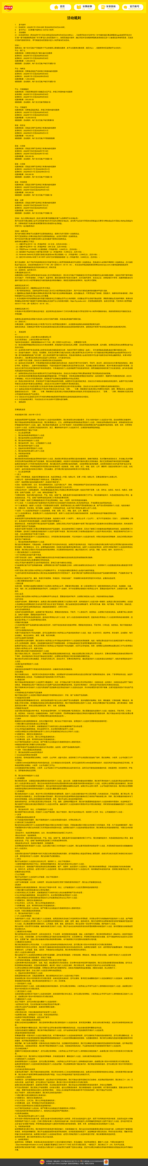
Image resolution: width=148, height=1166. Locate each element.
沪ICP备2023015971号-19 (70, 1161)
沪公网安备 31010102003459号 (93, 1161)
